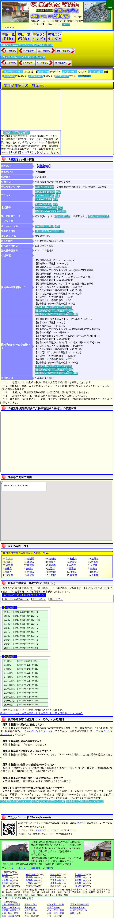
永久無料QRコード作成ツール (49, 830)
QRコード (80, 823)
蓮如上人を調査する (11, 907)
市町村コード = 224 (98, 216)
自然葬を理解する (78, 910)
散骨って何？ (30, 904)
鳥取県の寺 (31, 886)
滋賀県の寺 (80, 880)
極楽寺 (14, 159)
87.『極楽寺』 (29, 51)
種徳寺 (8, 572)
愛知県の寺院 (35, 76)
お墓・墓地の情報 (10, 913)
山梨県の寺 (55, 877)
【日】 (52, 599)
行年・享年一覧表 (55, 910)
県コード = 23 (62, 216)
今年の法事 (29, 913)
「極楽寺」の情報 (44, 226)
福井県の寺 (31, 877)
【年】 (6, 599)
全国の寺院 (9, 76)
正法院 (52, 575)
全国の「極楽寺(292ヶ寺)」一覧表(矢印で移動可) (27, 45)
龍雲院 (30, 565)
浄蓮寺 (73, 572)
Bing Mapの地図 (43, 199)
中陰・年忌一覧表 (55, 913)
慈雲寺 (50, 568)
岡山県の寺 (80, 886)
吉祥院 (72, 565)
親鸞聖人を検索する (11, 910)
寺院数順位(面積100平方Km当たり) (53, 314)
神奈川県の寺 (32, 874)
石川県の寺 (7, 877)
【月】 (35, 599)
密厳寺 (73, 562)
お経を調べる (30, 910)
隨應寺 (94, 572)
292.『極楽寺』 (64, 51)
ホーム (66, 24)
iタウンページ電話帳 (46, 207)
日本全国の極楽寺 (44, 187)
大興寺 (94, 575)
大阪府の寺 (31, 883)
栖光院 (30, 575)
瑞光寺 (9, 575)
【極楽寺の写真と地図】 (16, 132)
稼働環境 (35, 868)
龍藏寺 (52, 565)
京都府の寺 (7, 883)
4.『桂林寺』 (43, 63)
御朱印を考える (77, 907)
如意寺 (9, 558)
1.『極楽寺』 (11, 51)
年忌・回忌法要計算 (11, 904)
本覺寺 (30, 562)
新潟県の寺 (55, 874)
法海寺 (9, 562)
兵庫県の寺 (55, 883)
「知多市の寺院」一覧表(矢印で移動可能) (23, 57)
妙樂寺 (9, 565)
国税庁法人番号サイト (47, 231)
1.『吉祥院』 (11, 63)
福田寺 (94, 558)
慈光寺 (93, 568)
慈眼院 (72, 568)
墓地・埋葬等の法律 (11, 916)
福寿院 (52, 558)
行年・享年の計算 (55, 904)
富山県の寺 (80, 874)
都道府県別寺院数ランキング (50, 307)
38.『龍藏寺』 (61, 63)
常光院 (52, 572)
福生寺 (73, 558)
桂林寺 (8, 568)
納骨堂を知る (53, 907)
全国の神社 (43, 71)
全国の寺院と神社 (13, 71)
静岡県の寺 (31, 880)
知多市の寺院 (62, 76)
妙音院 (94, 562)
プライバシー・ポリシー (15, 868)
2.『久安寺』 (29, 63)
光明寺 (29, 568)
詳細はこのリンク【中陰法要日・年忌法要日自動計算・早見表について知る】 (41, 713)
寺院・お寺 (75, 913)
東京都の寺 (7, 874)
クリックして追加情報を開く (18, 898)
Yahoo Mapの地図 (44, 195)
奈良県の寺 (80, 883)
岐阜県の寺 (7, 880)
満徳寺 (52, 562)
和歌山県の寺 (8, 886)
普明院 (30, 558)
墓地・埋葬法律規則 (79, 904)
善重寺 (73, 575)
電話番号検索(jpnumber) (48, 211)
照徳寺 (30, 572)
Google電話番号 (43, 204)
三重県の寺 (55, 880)
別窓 (58, 192)
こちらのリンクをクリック (38, 731)
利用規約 (48, 868)
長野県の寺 (80, 877)
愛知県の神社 (69, 71)
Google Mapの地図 (45, 192)
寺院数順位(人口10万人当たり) (51, 310)
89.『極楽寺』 (44, 51)
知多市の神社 (95, 71)
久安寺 (93, 565)
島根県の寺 (55, 886)
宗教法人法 (29, 907)
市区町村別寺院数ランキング (50, 366)
